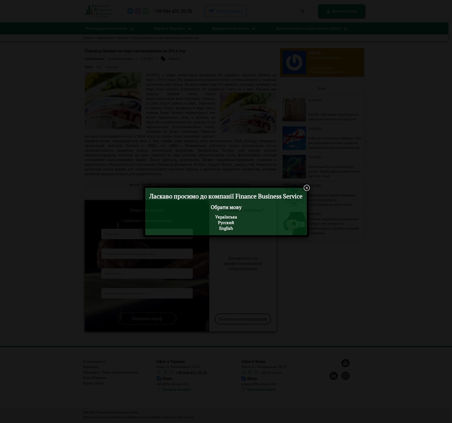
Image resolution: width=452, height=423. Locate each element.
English (226, 228)
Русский (226, 222)
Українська (226, 217)
